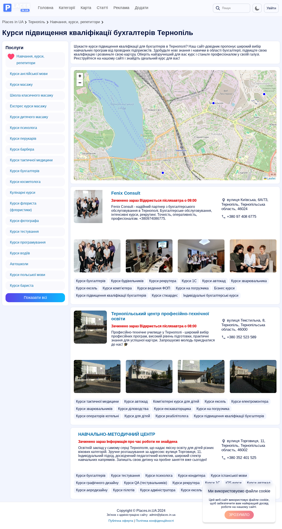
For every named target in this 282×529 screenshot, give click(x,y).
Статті (102, 8)
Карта (86, 8)
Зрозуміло (239, 515)
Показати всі (35, 297)
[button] (264, 94)
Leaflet (271, 178)
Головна (45, 8)
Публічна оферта (120, 520)
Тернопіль (36, 22)
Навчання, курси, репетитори (75, 22)
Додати (141, 8)
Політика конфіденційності (155, 520)
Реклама (121, 8)
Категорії (67, 8)
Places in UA (12, 22)
